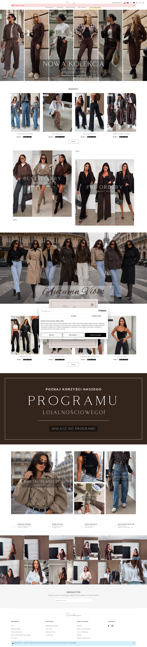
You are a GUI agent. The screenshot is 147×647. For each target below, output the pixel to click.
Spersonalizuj (72, 335)
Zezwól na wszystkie (95, 335)
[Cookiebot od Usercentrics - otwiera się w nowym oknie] (99, 311)
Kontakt (79, 635)
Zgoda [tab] (50, 316)
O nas (12, 625)
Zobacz (73, 141)
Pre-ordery (14, 638)
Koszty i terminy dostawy (83, 628)
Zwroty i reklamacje (82, 632)
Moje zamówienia (50, 632)
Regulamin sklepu (16, 628)
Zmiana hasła (49, 635)
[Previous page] (3, 45)
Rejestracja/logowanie (52, 625)
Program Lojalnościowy (83, 638)
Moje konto (49, 628)
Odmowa (51, 335)
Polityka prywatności (16, 632)
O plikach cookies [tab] (96, 316)
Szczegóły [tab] (73, 316)
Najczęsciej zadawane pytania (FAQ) (21, 635)
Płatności (79, 625)
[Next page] (143, 45)
